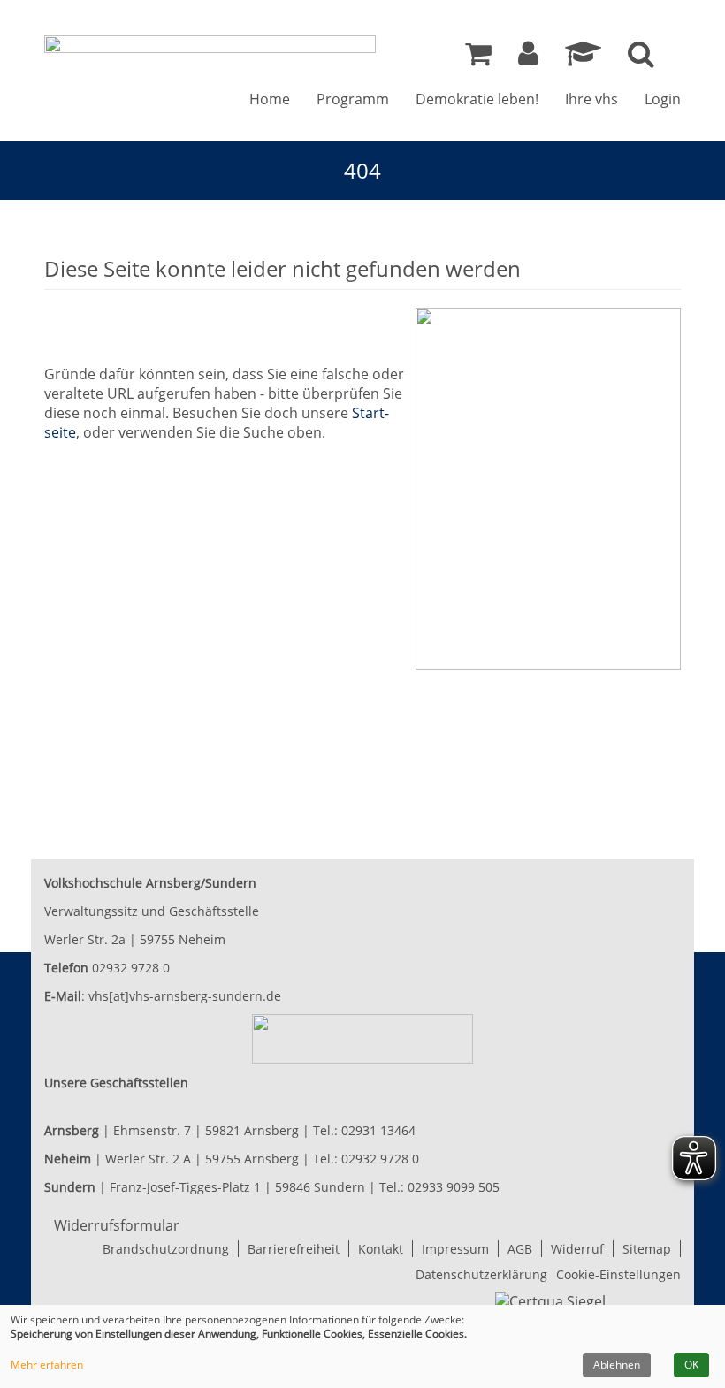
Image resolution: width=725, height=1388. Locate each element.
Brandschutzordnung (166, 1248)
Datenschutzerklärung (481, 1274)
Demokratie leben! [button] (477, 99)
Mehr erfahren (47, 1365)
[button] (528, 58)
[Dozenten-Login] (583, 58)
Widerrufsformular (116, 1225)
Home (269, 99)
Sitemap (646, 1248)
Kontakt (380, 1248)
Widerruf (577, 1248)
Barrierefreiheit (294, 1248)
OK (691, 1364)
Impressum (455, 1248)
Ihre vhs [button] (591, 99)
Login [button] (663, 99)
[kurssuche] (641, 58)
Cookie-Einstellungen (618, 1274)
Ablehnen (616, 1364)
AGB (520, 1248)
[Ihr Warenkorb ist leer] (478, 58)
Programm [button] (353, 99)
